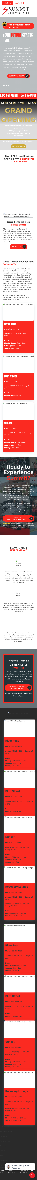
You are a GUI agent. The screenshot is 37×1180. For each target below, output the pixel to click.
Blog (1, 1155)
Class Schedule (5, 1126)
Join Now (7, 3)
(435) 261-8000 (14, 381)
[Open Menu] (34, 10)
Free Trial (18, 3)
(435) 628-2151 (14, 428)
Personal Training (6, 1141)
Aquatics (3, 1146)
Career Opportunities (7, 1160)
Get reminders (18, 146)
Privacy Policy (2, 1172)
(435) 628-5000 (14, 329)
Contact (2, 1151)
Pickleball (3, 1136)
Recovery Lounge (6, 1131)
